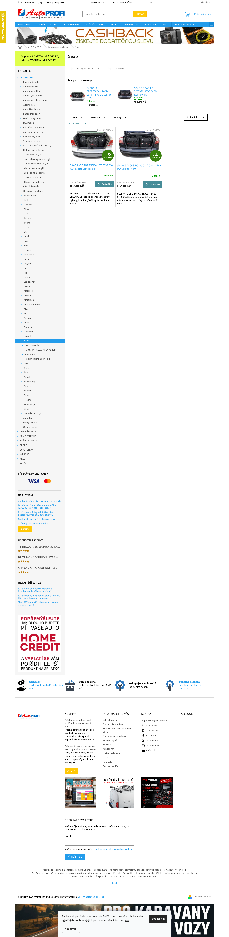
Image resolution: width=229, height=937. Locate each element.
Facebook (151, 735)
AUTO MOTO (26, 77)
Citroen (28, 218)
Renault (28, 336)
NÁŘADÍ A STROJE (29, 440)
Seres (27, 368)
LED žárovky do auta (33, 118)
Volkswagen (30, 404)
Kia (25, 273)
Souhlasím (158, 919)
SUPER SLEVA (26, 450)
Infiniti (27, 259)
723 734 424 (152, 730)
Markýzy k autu (30, 422)
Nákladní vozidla (31, 186)
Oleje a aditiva (30, 427)
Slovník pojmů (110, 740)
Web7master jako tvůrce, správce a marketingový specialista (63, 873)
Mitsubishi (29, 300)
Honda (27, 245)
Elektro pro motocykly (34, 150)
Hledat (140, 14)
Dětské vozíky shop (166, 873)
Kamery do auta (31, 82)
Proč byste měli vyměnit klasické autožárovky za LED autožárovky (35, 513)
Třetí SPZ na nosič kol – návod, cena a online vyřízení (38, 603)
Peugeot (28, 332)
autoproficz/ (152, 745)
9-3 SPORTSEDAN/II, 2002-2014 (41, 350)
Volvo (27, 409)
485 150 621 (152, 725)
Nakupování (109, 749)
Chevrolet (29, 254)
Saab (26, 340)
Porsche (28, 327)
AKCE (22, 459)
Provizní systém (111, 766)
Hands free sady (31, 114)
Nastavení (71, 929)
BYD (26, 213)
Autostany (28, 418)
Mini (26, 309)
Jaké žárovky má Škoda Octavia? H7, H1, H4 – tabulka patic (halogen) (39, 596)
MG (25, 313)
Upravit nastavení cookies (91, 897)
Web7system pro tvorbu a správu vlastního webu (133, 876)
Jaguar (27, 263)
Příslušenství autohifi (33, 127)
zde (127, 920)
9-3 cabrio (30, 354)
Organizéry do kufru (33, 191)
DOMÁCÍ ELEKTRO (29, 431)
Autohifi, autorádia (32, 95)
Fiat (26, 241)
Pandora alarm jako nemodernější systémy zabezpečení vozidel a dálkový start (133, 870)
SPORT (23, 445)
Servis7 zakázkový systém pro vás (89, 876)
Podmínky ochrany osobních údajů (117, 730)
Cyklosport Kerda (145, 873)
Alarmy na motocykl (34, 168)
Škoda (27, 372)
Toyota (27, 400)
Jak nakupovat (97, 2)
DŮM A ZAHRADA (28, 436)
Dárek (114, 883)
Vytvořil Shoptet (203, 897)
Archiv (25, 529)
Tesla (27, 395)
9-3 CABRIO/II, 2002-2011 (38, 359)
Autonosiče (29, 105)
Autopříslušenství (32, 109)
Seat (26, 363)
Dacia (26, 227)
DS (25, 232)
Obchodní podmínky (122, 2)
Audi (26, 200)
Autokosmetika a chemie (35, 100)
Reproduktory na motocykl (37, 159)
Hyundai (28, 250)
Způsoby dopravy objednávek (34, 523)
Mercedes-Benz (32, 304)
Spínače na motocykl (34, 173)
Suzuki (27, 390)
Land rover (29, 282)
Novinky (107, 744)
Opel (26, 322)
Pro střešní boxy (32, 413)
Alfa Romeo (30, 195)
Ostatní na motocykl (34, 182)
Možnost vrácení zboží (114, 736)
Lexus (27, 277)
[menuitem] (25, 24)
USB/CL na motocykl (34, 177)
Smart (27, 377)
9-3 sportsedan (32, 345)
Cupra (27, 223)
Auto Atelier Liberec (187, 873)
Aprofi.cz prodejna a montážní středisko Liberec (67, 870)
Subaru (27, 386)
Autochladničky (31, 86)
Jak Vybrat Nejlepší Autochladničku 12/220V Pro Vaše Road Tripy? (37, 506)
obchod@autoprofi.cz (157, 720)
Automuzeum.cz (103, 873)
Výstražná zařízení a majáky (37, 145)
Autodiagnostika (31, 91)
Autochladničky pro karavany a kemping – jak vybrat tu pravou (80, 748)
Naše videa (151, 750)
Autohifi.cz (180, 870)
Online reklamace (112, 753)
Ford (26, 236)
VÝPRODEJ (25, 454)
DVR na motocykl (32, 155)
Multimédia (28, 123)
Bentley (28, 204)
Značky (23, 463)
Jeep (26, 268)
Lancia (27, 286)
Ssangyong (29, 381)
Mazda (27, 295)
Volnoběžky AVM (31, 136)
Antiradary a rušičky (33, 132)
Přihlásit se (74, 856)
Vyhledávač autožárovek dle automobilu (39, 501)
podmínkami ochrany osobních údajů (113, 849)
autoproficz (152, 740)
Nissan (27, 318)
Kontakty (107, 762)
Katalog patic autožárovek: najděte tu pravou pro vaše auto (78, 723)
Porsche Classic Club (123, 873)
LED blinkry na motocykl (36, 163)
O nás (106, 757)
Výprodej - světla (31, 141)
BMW (26, 209)
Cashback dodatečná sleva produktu (37, 519)
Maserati (28, 291)
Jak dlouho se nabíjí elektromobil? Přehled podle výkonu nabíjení (36, 589)
